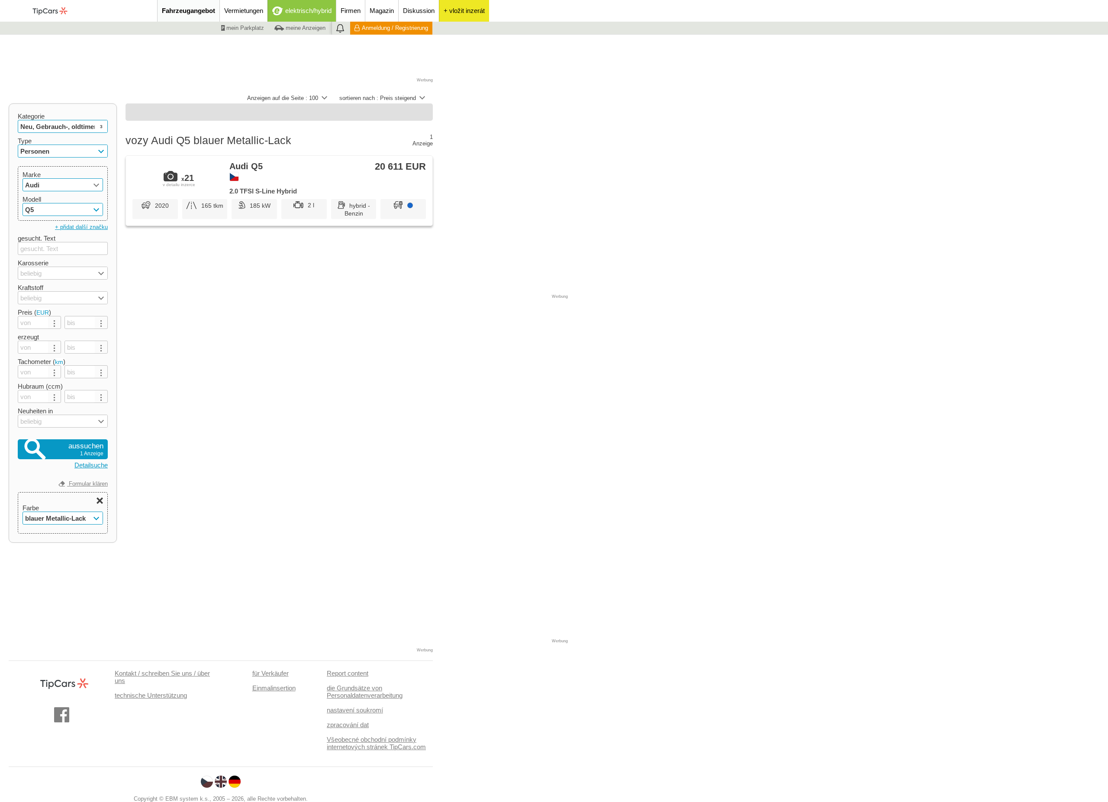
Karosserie (33, 263)
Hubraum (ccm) (40, 386)
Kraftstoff (30, 287)
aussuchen (85, 449)
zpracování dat (348, 724)
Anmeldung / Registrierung (395, 28)
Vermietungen (243, 10)
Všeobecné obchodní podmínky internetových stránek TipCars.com (376, 743)
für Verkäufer (270, 673)
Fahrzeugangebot (188, 10)
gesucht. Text (36, 238)
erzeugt (28, 337)
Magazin (382, 10)
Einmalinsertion (274, 688)
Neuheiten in (35, 411)
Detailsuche (91, 465)
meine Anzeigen (304, 28)
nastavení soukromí (355, 710)
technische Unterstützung (151, 695)
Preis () (34, 312)
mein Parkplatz (244, 28)
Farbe (31, 508)
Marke (32, 174)
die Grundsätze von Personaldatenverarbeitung (365, 691)
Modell (32, 199)
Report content (347, 673)
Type (25, 141)
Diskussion (419, 10)
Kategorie (31, 116)
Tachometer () (41, 361)
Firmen (351, 10)
